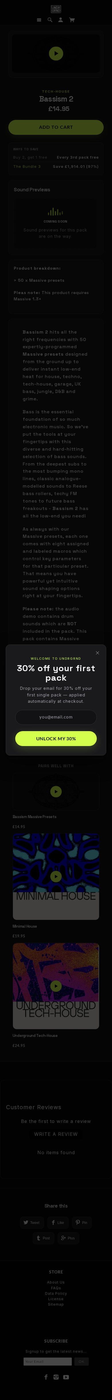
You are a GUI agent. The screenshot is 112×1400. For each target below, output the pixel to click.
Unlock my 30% (56, 739)
